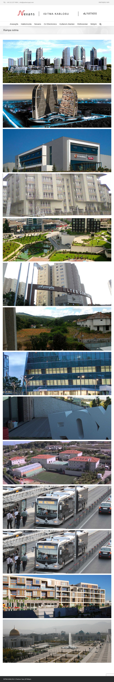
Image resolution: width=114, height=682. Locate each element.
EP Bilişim (28, 679)
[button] (100, 24)
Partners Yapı (20, 679)
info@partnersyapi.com (27, 2)
